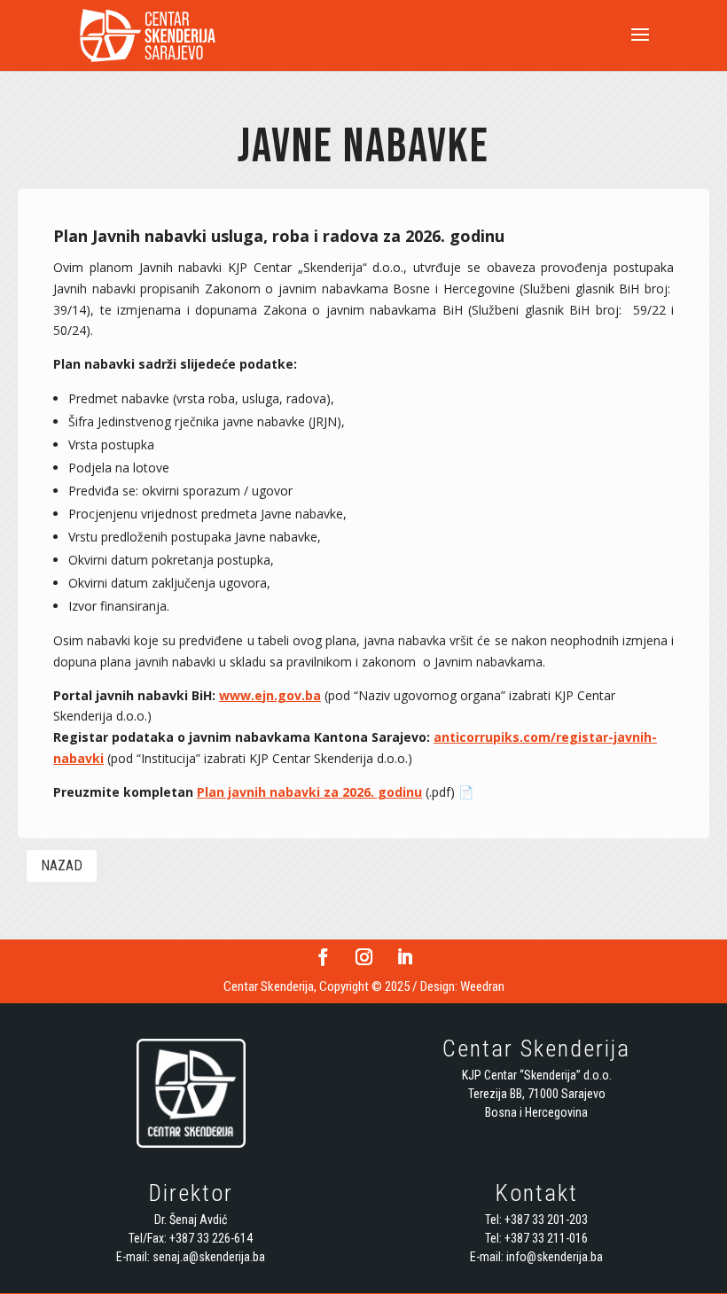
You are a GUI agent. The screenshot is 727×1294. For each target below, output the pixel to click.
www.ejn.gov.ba (270, 695)
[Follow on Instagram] (363, 957)
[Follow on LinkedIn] (404, 957)
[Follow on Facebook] (323, 957)
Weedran (482, 986)
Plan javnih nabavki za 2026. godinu (309, 791)
